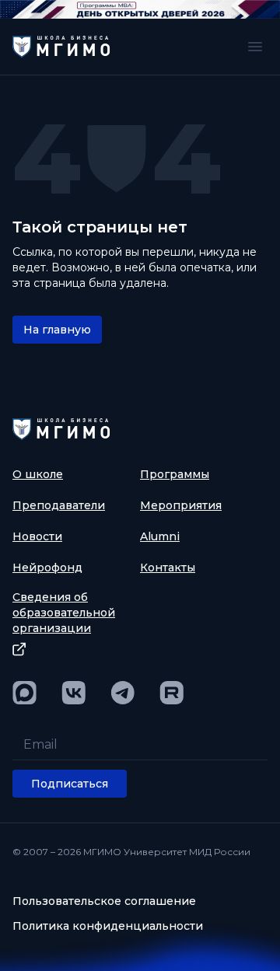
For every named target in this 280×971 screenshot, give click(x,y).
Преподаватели (58, 505)
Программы (174, 474)
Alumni (160, 536)
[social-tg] (122, 692)
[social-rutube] (171, 692)
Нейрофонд (47, 568)
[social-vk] (73, 692)
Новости (37, 536)
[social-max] (24, 692)
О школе (37, 474)
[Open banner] (140, 9)
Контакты (167, 568)
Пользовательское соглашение (104, 901)
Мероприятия (181, 505)
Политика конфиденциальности (107, 926)
